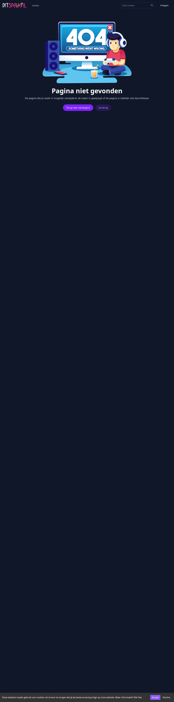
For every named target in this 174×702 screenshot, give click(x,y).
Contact (35, 5)
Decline (166, 697)
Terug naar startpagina (78, 107)
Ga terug (103, 107)
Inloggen (164, 5)
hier (140, 697)
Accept (155, 697)
